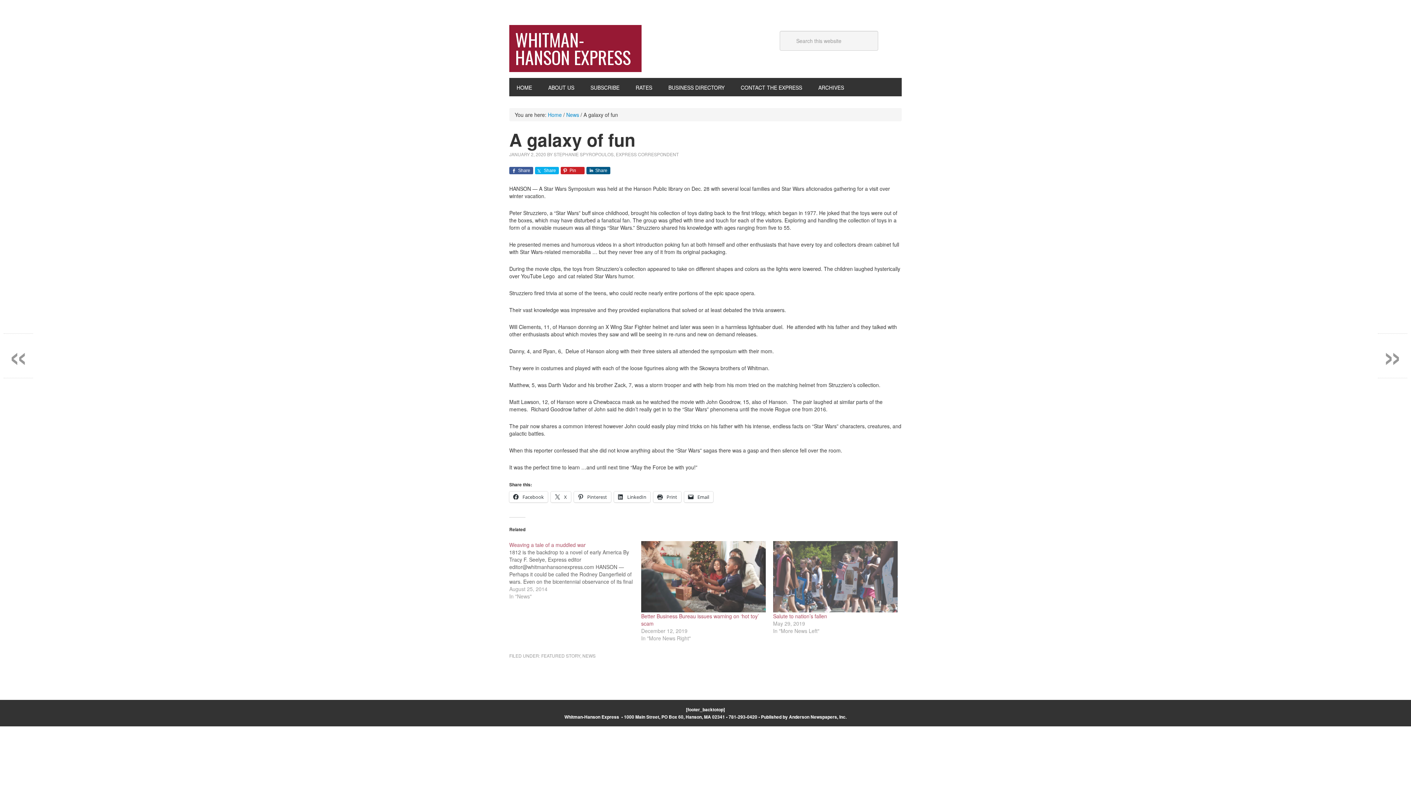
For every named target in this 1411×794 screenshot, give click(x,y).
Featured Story (560, 655)
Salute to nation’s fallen (800, 616)
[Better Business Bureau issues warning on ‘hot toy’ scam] (703, 576)
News (589, 655)
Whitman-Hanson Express (573, 48)
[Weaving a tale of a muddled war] (575, 570)
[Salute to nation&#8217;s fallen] (835, 576)
